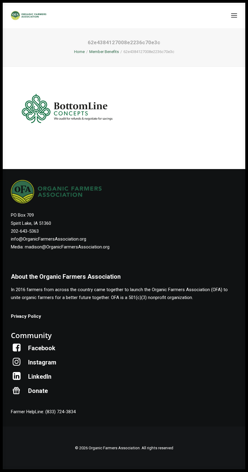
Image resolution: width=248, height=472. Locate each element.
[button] (234, 15)
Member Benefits (104, 51)
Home (79, 51)
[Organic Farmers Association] (28, 15)
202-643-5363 (25, 231)
